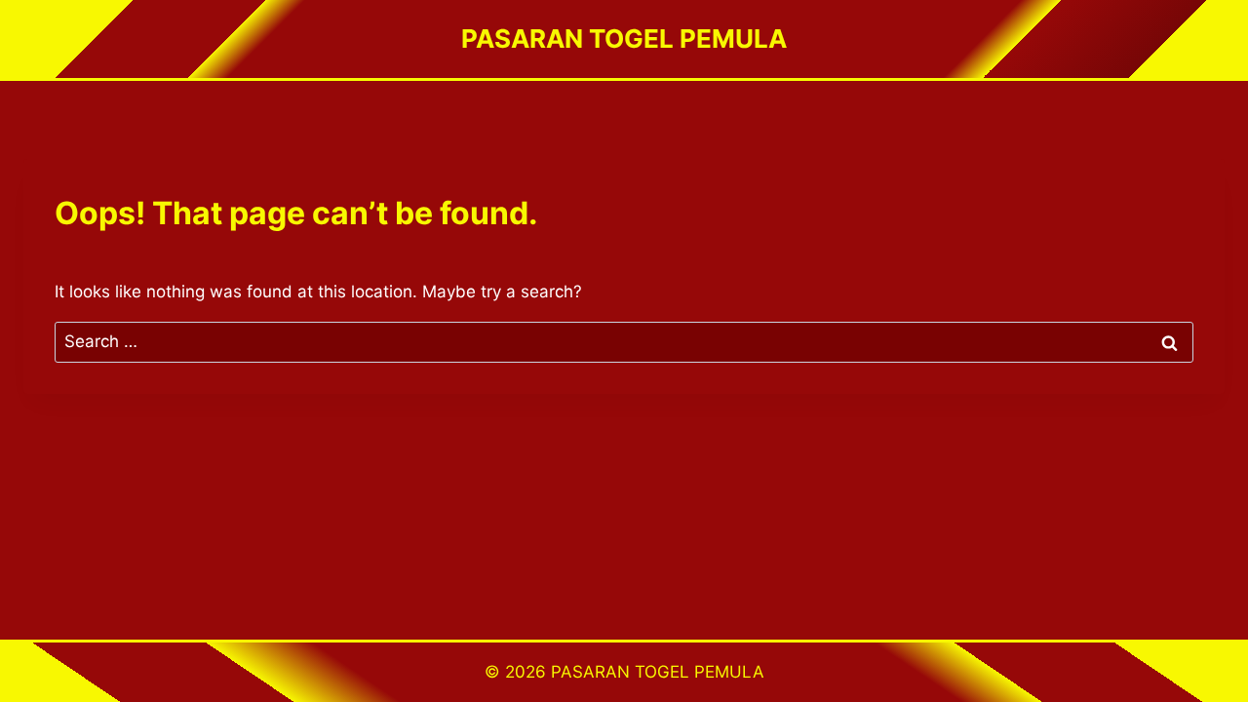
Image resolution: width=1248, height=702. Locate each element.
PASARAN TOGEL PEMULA (657, 672)
